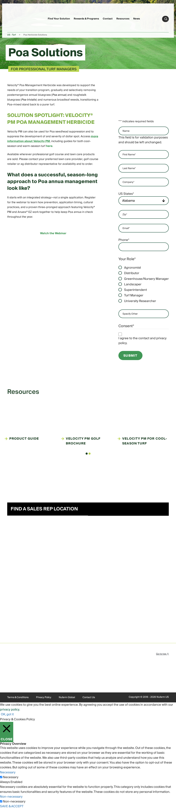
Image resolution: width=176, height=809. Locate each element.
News (136, 19)
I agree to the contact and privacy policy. (142, 341)
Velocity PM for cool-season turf (144, 441)
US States (126, 193)
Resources (122, 19)
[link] (14, 18)
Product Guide (24, 438)
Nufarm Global (67, 697)
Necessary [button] (7, 772)
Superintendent (135, 290)
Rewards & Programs (86, 19)
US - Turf (11, 35)
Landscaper (132, 284)
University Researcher (140, 301)
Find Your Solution (59, 19)
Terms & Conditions (18, 697)
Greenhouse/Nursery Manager (146, 279)
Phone (123, 240)
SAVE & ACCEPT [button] (12, 806)
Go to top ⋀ (162, 654)
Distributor (131, 273)
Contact (108, 19)
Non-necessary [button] (11, 796)
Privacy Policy (43, 697)
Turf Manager (133, 295)
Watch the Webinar (53, 233)
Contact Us (88, 697)
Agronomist (132, 267)
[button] (87, 454)
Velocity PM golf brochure (83, 441)
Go (166, 19)
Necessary (10, 777)
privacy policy (9, 709)
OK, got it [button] (7, 714)
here (49, 146)
